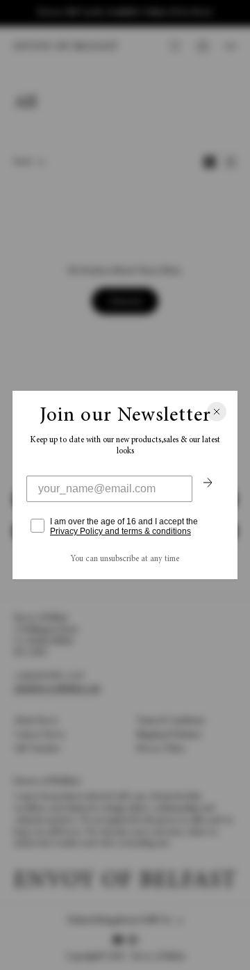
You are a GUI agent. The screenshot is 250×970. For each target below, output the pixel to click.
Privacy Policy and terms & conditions (120, 531)
